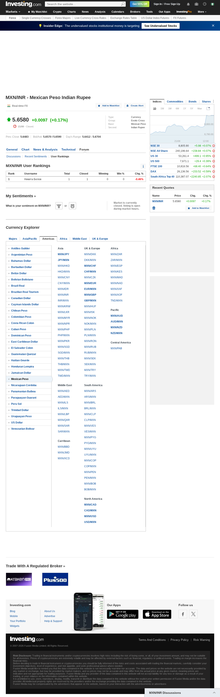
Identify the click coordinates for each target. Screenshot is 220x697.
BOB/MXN (90, 489)
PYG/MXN (90, 443)
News (85, 11)
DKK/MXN (90, 260)
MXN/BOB (90, 483)
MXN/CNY (64, 277)
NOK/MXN (90, 323)
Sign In (158, 4)
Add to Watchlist (110, 105)
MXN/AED (64, 391)
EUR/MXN (90, 289)
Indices (157, 101)
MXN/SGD (64, 346)
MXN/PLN (90, 329)
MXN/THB (63, 358)
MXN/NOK (90, 317)
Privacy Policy (180, 639)
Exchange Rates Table (123, 18)
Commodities (175, 101)
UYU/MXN (90, 454)
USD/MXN (90, 522)
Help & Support (53, 621)
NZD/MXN (116, 333)
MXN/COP (90, 460)
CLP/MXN (90, 420)
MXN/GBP (90, 294)
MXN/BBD (64, 446)
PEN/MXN (90, 477)
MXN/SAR (64, 425)
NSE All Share (159, 150)
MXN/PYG (90, 437)
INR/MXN (63, 300)
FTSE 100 (156, 166)
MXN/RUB (90, 346)
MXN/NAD (117, 283)
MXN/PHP (64, 329)
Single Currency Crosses (36, 18)
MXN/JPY (63, 254)
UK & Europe (100, 238)
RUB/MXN (90, 352)
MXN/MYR (64, 317)
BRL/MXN (90, 408)
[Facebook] (183, 614)
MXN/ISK (89, 312)
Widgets (14, 626)
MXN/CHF (90, 265)
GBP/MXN (90, 300)
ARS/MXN (90, 396)
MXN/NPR (64, 323)
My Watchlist (39, 11)
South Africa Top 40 (162, 176)
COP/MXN (90, 466)
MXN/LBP (63, 414)
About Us (49, 611)
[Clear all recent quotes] (153, 206)
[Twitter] (193, 614)
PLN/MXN (90, 335)
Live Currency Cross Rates (90, 18)
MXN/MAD (117, 277)
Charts (71, 11)
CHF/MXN (90, 271)
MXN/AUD (117, 315)
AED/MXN (64, 396)
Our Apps (164, 11)
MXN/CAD (90, 504)
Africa (63, 238)
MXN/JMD (64, 452)
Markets (11, 11)
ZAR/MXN (116, 260)
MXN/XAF (116, 289)
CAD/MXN (90, 510)
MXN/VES (90, 425)
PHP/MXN (64, 335)
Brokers (135, 11)
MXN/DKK (90, 254)
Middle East (80, 238)
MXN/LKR (63, 312)
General (12, 149)
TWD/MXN (64, 375)
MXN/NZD (116, 327)
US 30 (154, 156)
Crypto (57, 11)
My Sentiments (19, 196)
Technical (68, 149)
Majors (13, 238)
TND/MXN (116, 300)
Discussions (13, 156)
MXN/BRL (90, 402)
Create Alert (137, 105)
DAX (153, 171)
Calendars (118, 11)
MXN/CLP (90, 414)
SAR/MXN (64, 431)
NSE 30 (155, 145)
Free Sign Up (172, 4)
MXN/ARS (90, 391)
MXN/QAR (64, 420)
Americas (48, 238)
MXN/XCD (64, 458)
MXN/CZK (90, 277)
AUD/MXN (117, 321)
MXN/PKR (64, 341)
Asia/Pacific (30, 238)
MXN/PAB (116, 348)
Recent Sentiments (36, 156)
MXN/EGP (116, 265)
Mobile (14, 616)
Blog (12, 611)
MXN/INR (63, 294)
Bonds (193, 101)
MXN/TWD (64, 370)
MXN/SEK (90, 358)
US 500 (155, 161)
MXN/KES (116, 271)
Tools (149, 11)
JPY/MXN (63, 260)
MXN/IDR (63, 289)
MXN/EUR (90, 283)
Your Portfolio (18, 621)
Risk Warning (201, 639)
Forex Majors (62, 18)
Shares (206, 101)
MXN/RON (90, 341)
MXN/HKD (64, 265)
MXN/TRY (90, 370)
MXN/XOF (116, 294)
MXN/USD (90, 516)
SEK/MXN (90, 364)
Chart (25, 149)
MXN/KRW (64, 306)
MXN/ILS (63, 402)
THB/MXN (63, 364)
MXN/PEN (90, 472)
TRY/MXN (90, 375)
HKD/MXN (64, 271)
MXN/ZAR (116, 254)
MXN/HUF (90, 306)
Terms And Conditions (152, 639)
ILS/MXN (63, 408)
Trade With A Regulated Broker (34, 566)
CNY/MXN (64, 283)
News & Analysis (45, 149)
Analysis (100, 11)
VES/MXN (90, 431)
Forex (12, 18)
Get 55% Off (140, 4)
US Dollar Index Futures (155, 18)
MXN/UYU (90, 448)
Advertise (49, 616)
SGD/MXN (64, 352)
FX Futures (179, 18)
